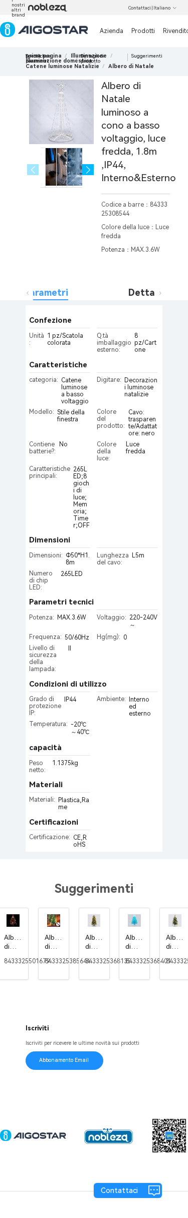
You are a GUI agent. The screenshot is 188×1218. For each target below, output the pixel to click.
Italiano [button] (161, 8)
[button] (88, 170)
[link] (62, 66)
